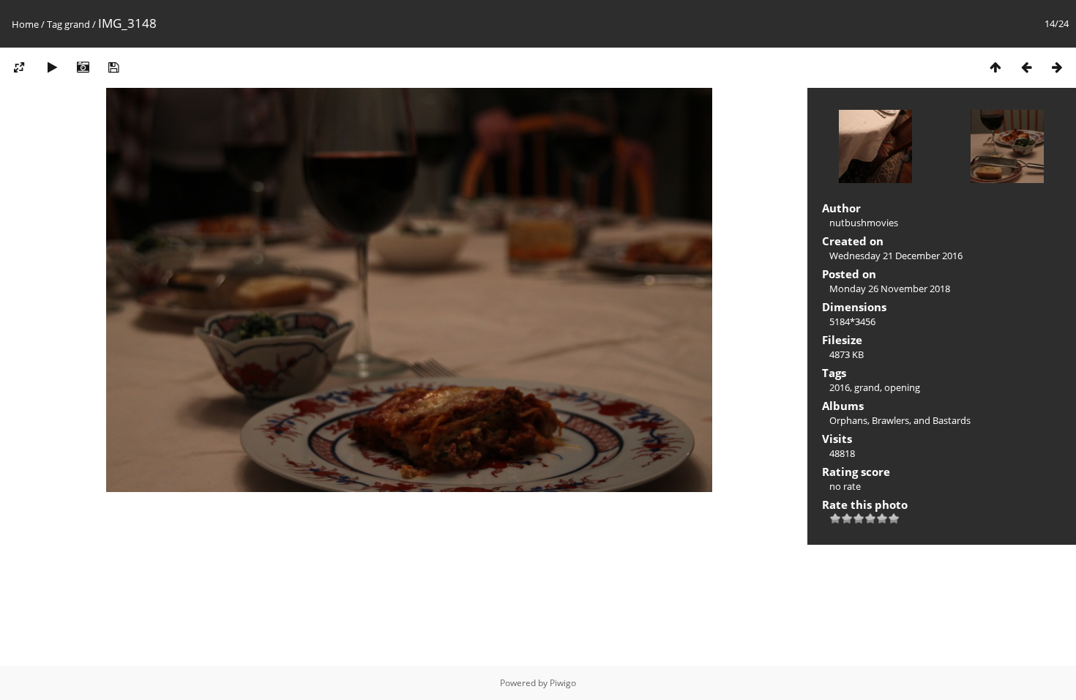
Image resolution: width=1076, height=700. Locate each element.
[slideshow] (52, 67)
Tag (54, 24)
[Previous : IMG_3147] (1026, 67)
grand (77, 24)
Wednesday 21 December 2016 (896, 255)
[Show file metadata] (82, 67)
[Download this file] (113, 67)
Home (25, 24)
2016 (839, 387)
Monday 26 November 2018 (889, 288)
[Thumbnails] (995, 67)
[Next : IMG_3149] (1057, 67)
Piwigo (563, 683)
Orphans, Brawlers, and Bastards (900, 420)
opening (902, 387)
